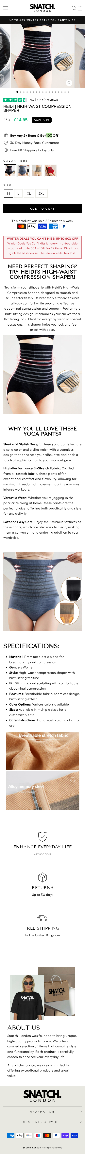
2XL (41, 193)
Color (15, 160)
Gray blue (23, 171)
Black (10, 171)
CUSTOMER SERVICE (41, 1122)
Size (7, 185)
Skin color (37, 171)
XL (29, 193)
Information (41, 1111)
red (50, 171)
